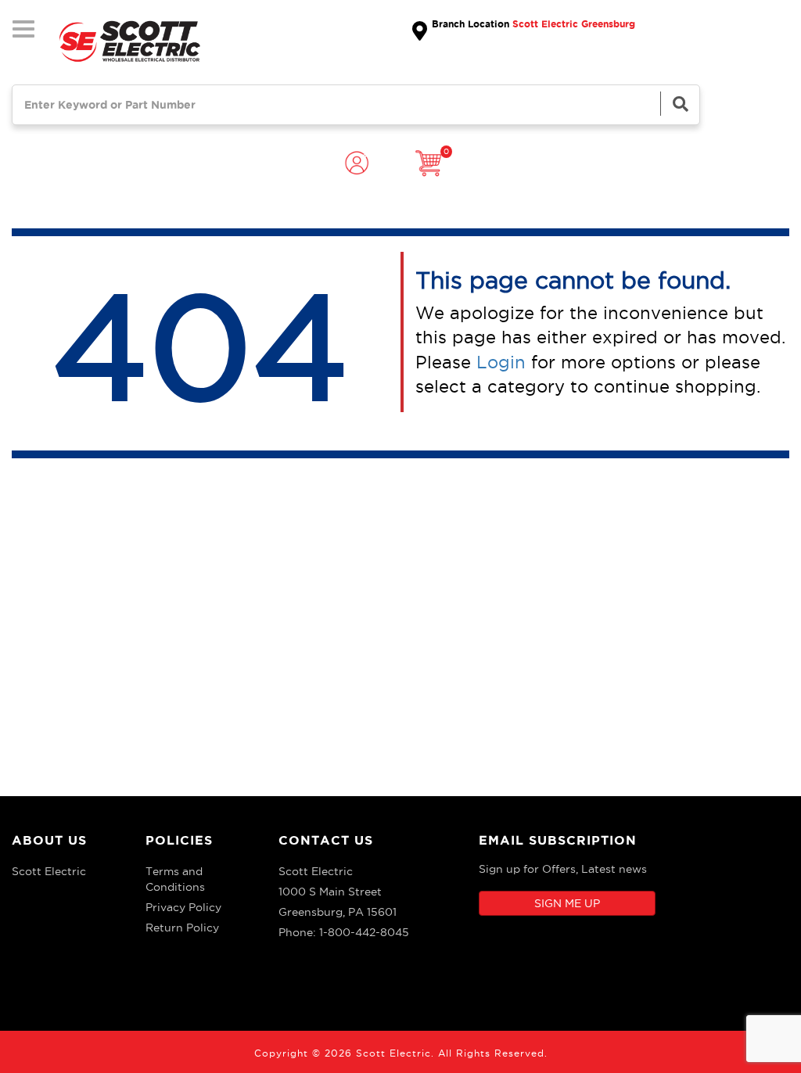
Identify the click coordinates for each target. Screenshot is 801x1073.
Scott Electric (49, 871)
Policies (179, 840)
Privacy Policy (183, 907)
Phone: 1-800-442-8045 (343, 932)
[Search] (679, 104)
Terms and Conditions (175, 879)
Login (501, 362)
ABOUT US (49, 840)
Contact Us (325, 840)
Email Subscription (558, 840)
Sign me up (567, 903)
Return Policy (182, 927)
